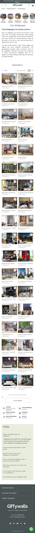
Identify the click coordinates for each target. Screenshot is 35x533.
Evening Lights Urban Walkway (7, 316)
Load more (17, 400)
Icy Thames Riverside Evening (25, 192)
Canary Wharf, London (7, 157)
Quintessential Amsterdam (9, 175)
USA (9, 510)
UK (13, 510)
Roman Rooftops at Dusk (24, 246)
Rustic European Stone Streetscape (24, 228)
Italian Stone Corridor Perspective (7, 281)
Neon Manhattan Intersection (25, 263)
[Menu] (2, 5)
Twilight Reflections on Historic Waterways (7, 334)
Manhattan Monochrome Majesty (8, 104)
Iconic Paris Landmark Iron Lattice (25, 281)
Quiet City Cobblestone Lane (25, 352)
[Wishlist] (29, 5)
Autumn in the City (22, 139)
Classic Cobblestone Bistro (25, 387)
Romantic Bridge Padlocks (25, 334)
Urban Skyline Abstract (7, 86)
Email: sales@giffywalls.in (17, 517)
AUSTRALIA (23, 510)
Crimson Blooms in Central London (9, 228)
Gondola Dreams (22, 157)
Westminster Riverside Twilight (23, 299)
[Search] (5, 5)
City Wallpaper (21, 8)
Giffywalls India (19, 531)
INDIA (17, 510)
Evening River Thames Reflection (23, 316)
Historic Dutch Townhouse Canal (8, 352)
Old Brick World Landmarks (25, 86)
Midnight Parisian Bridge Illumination (8, 263)
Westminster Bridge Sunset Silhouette (25, 210)
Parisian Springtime (23, 104)
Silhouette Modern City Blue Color (9, 121)
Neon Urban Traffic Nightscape (6, 246)
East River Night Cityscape (8, 210)
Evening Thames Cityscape (25, 370)
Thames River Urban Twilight (9, 387)
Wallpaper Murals (11, 8)
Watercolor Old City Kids (24, 121)
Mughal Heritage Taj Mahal (25, 175)
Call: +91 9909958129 (17, 515)
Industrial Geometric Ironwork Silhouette (9, 299)
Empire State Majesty (7, 139)
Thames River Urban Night (8, 370)
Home (3, 8)
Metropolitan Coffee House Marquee (8, 192)
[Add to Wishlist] (15, 75)
